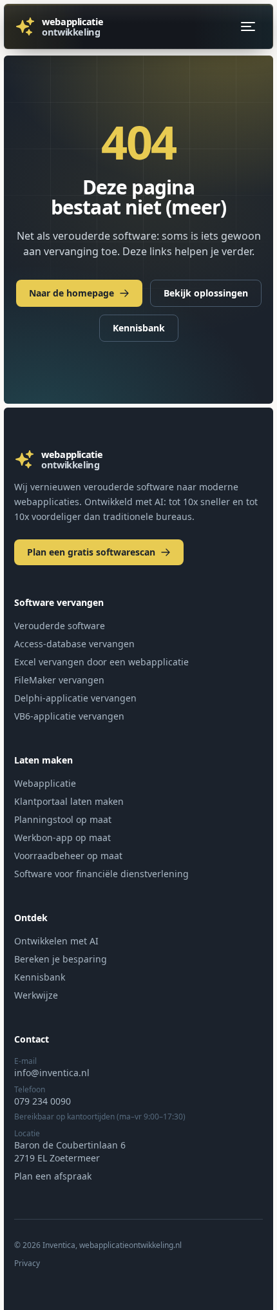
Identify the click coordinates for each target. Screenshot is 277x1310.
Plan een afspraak (52, 1176)
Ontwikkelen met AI (56, 941)
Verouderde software (59, 625)
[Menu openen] (248, 26)
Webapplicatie (45, 783)
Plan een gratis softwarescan (91, 552)
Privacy (27, 1263)
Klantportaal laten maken (69, 801)
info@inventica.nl (52, 1072)
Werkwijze (36, 995)
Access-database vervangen (74, 644)
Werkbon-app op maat (62, 837)
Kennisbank (139, 328)
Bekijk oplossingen (206, 293)
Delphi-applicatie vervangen (75, 698)
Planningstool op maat (62, 819)
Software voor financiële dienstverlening (101, 874)
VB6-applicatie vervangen (69, 716)
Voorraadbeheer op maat (68, 855)
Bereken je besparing (60, 959)
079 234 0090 (42, 1101)
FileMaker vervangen (59, 680)
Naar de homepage (71, 293)
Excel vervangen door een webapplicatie (101, 662)
